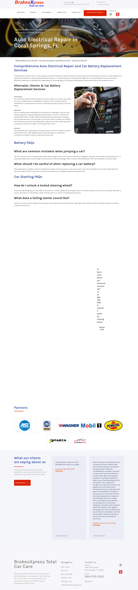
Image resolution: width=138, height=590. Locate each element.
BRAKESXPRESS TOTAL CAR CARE (29, 30)
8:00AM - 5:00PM (104, 4)
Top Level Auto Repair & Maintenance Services (54, 60)
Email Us (88, 581)
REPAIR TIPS (61, 12)
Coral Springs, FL (62, 535)
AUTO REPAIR (46, 12)
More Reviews (20, 483)
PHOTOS (33, 12)
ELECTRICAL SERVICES (34, 32)
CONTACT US (76, 12)
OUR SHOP (20, 12)
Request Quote (102, 328)
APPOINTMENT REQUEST (95, 12)
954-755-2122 (68, 2)
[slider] (59, 471)
